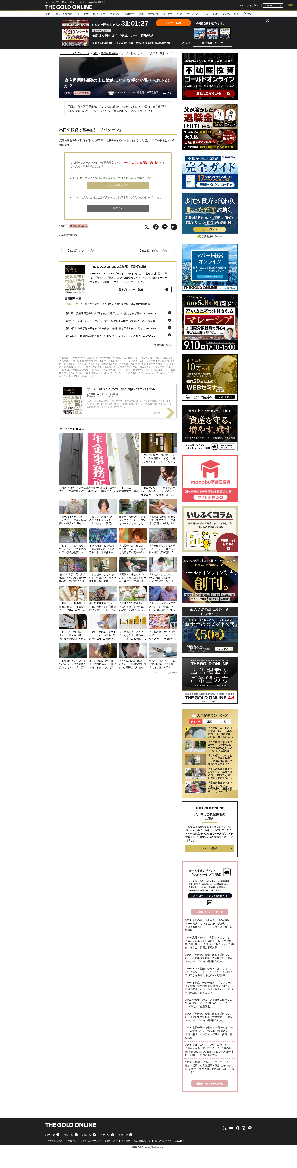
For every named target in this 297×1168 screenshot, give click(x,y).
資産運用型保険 (82, 93)
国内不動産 (82, 13)
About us (179, 1141)
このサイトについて (54, 1141)
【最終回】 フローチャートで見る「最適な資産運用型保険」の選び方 (102, 320)
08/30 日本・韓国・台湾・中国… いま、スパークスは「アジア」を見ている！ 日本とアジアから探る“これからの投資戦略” (209, 972)
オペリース (192, 13)
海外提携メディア (163, 1141)
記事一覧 (50, 1134)
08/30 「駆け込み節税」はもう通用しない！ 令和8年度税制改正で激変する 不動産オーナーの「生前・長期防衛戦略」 (209, 958)
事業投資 (115, 13)
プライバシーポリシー (90, 1141)
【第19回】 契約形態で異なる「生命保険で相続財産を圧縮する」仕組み (104, 328)
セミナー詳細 (173, 23)
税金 (179, 13)
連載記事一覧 (161, 345)
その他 (226, 13)
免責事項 (72, 1141)
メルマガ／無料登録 (248, 5)
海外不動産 (99, 13)
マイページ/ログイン (273, 5)
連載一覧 (86, 1134)
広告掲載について (142, 1141)
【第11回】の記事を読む (153, 250)
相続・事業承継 (63, 13)
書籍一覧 (123, 1134)
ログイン (118, 208)
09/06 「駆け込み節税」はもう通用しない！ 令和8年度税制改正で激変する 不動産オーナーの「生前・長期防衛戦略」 (209, 1017)
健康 (215, 13)
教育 (205, 13)
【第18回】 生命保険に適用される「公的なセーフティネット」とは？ (102, 335)
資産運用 (153, 13)
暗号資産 (167, 13)
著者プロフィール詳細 (131, 289)
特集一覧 (68, 1134)
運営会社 (126, 1141)
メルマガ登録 (209, 848)
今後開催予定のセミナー (212, 23)
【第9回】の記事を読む (80, 250)
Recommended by (162, 673)
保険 (141, 13)
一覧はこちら (212, 43)
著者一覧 (105, 1134)
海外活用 (129, 13)
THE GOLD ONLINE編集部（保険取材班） (119, 267)
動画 (236, 13)
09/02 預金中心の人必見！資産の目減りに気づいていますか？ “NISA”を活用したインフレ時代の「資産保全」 (209, 1003)
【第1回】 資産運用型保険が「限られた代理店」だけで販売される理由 (103, 313)
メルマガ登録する (118, 185)
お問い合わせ (111, 1141)
